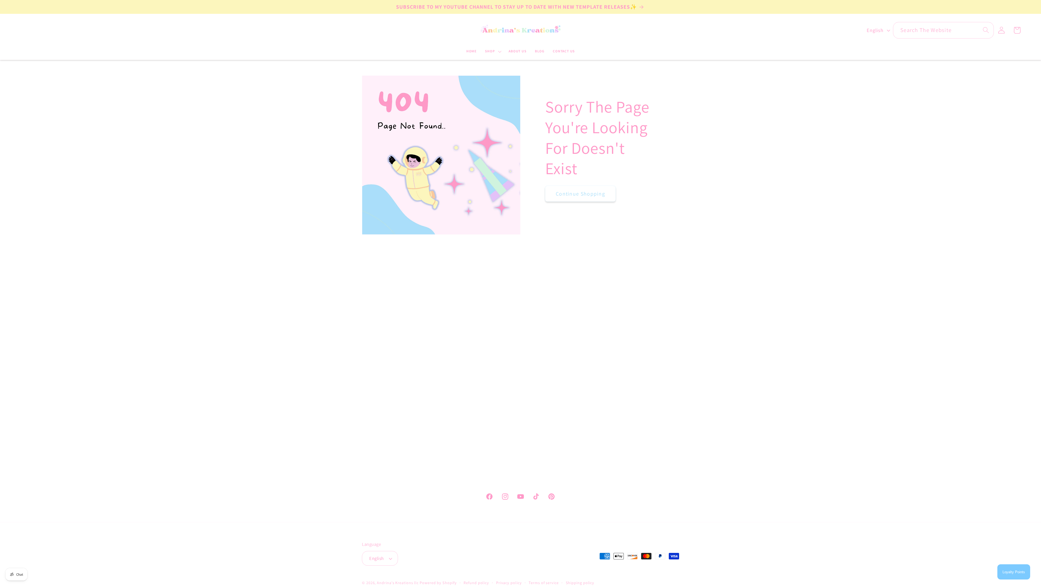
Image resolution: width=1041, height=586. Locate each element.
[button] (493, 51)
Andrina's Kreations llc (398, 582)
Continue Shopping (580, 193)
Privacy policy (509, 582)
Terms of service (544, 582)
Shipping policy (580, 582)
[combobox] (943, 30)
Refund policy (476, 582)
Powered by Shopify (438, 582)
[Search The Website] (986, 30)
